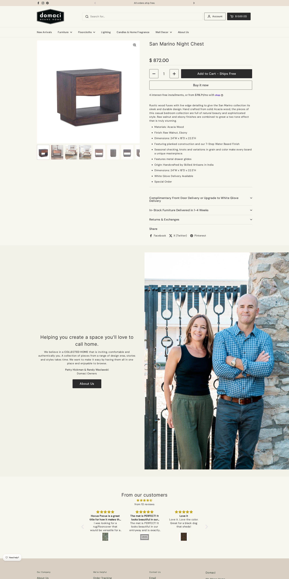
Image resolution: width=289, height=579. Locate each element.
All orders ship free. (144, 3)
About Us (87, 384)
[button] (239, 16)
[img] (145, 500)
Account (217, 16)
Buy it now (200, 85)
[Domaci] (50, 16)
